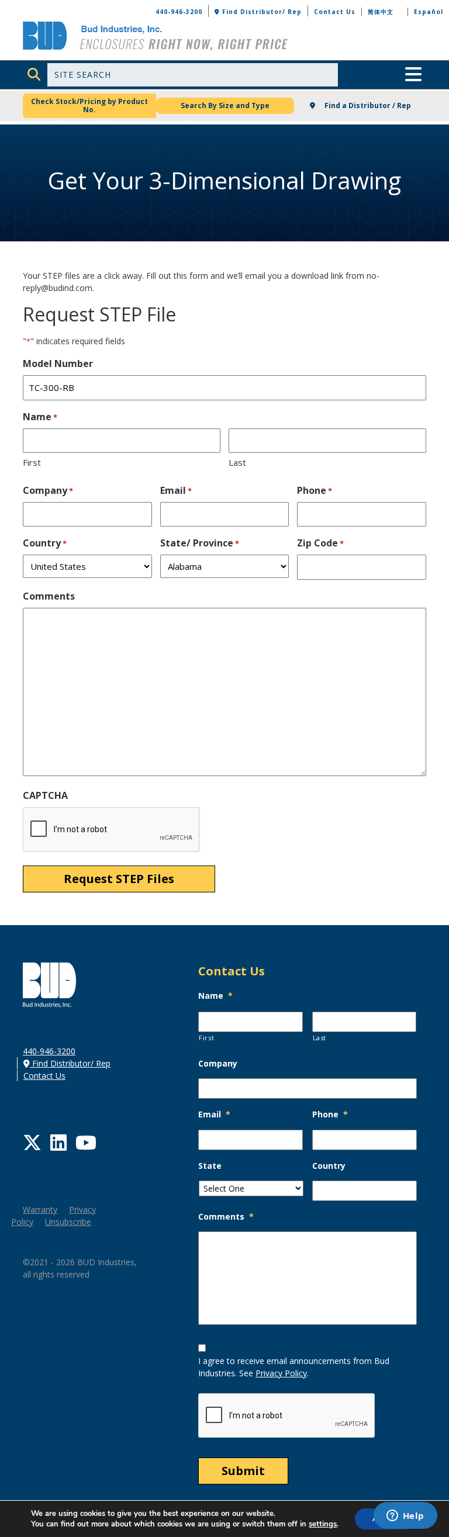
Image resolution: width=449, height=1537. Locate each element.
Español (428, 12)
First (32, 462)
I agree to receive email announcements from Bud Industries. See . (293, 1367)
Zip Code (320, 542)
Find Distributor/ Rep (261, 12)
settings (323, 1524)
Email (176, 490)
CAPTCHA (45, 795)
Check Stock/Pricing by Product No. (89, 105)
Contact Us (334, 12)
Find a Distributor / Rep (367, 105)
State (210, 1166)
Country (45, 542)
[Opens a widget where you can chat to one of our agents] (405, 1516)
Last (237, 462)
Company (48, 490)
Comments (49, 596)
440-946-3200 (179, 12)
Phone (314, 490)
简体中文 (380, 12)
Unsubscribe (68, 1221)
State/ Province (199, 542)
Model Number (58, 363)
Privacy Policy (281, 1373)
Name (215, 996)
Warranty (40, 1209)
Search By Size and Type (225, 105)
